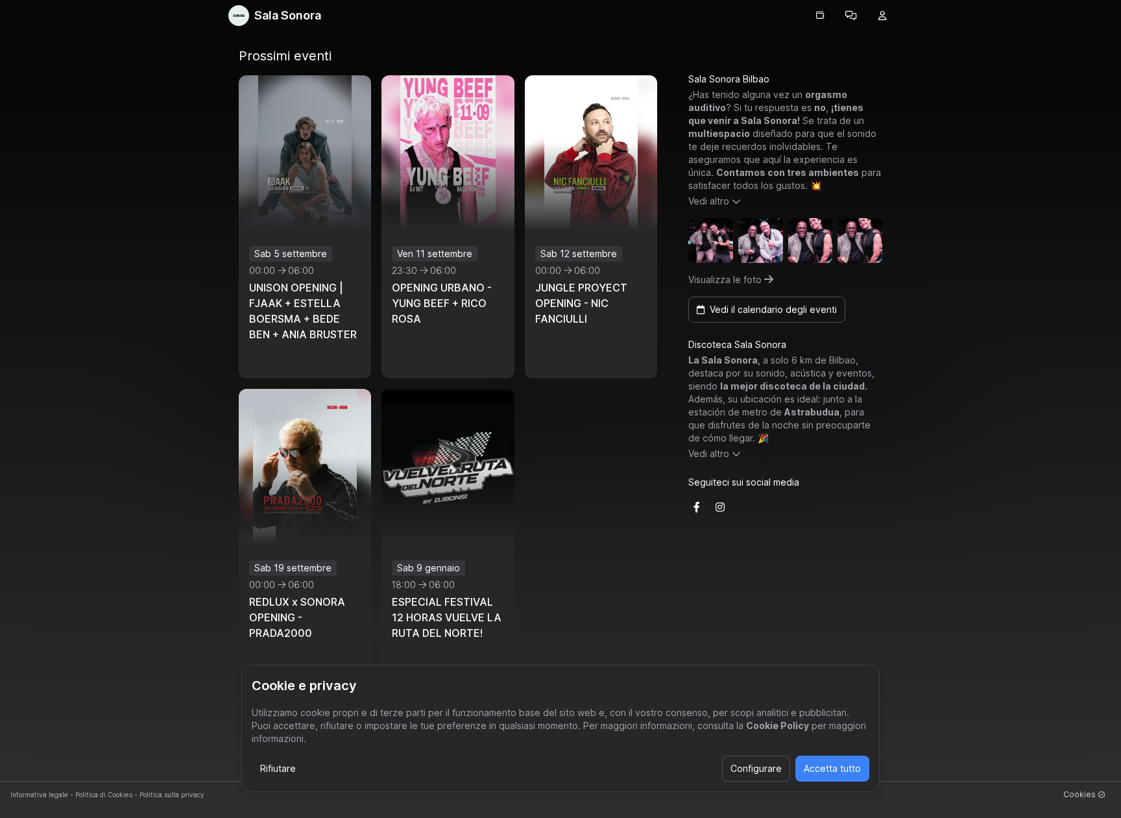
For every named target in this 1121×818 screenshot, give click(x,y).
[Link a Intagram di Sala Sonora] (720, 507)
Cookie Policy (777, 725)
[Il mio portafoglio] (820, 15)
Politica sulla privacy (171, 795)
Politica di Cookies (103, 795)
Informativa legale (39, 795)
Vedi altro (708, 200)
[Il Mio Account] (882, 15)
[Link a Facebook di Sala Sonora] (696, 507)
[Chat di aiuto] (851, 15)
